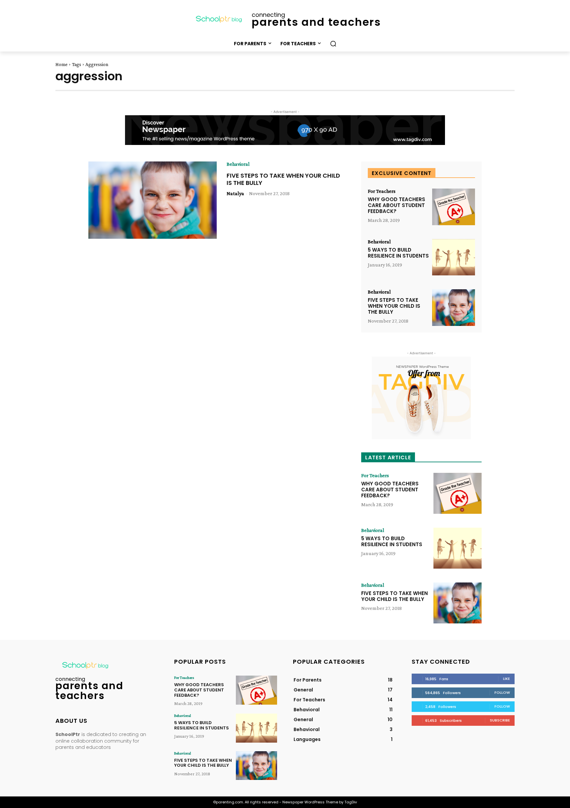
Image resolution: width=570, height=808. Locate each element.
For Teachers (382, 191)
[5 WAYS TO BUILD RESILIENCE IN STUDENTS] (453, 257)
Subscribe (500, 720)
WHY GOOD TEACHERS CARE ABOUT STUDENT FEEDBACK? (396, 205)
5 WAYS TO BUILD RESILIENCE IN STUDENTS (398, 252)
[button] (333, 44)
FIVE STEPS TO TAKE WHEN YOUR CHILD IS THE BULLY (283, 179)
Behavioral (238, 164)
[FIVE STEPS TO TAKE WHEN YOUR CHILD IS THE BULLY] (152, 200)
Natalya (235, 193)
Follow (502, 692)
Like (506, 678)
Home (61, 64)
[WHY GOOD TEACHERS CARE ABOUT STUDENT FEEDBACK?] (453, 207)
